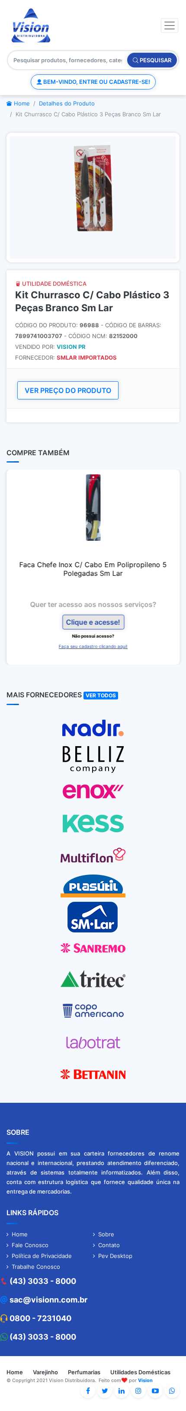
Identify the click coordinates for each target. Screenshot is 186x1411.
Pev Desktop (115, 1255)
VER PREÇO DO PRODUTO (68, 390)
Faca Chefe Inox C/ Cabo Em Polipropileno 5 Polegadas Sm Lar (93, 569)
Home (21, 103)
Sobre (106, 1234)
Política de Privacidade (42, 1255)
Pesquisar (154, 60)
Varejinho (45, 1372)
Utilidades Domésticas (140, 1372)
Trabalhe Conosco (36, 1266)
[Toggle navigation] (169, 25)
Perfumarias (84, 1372)
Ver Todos (101, 695)
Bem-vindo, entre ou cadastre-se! (96, 81)
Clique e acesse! (93, 622)
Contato (109, 1245)
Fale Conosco (30, 1245)
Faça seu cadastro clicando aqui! (93, 646)
